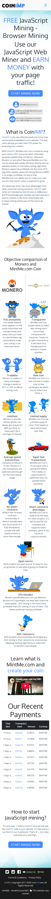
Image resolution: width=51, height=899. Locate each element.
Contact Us (30, 872)
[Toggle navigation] (45, 5)
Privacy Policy (35, 877)
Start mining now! (25, 93)
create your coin (26, 670)
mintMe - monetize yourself (15, 890)
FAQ (42, 872)
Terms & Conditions (17, 877)
